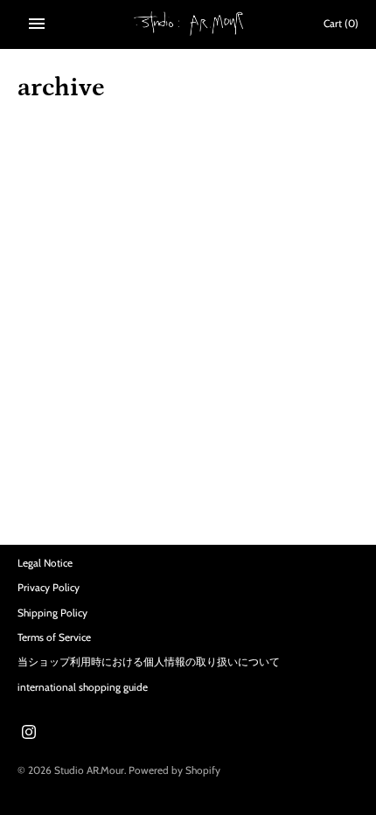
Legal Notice (45, 563)
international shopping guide (82, 687)
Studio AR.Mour (89, 770)
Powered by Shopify (174, 770)
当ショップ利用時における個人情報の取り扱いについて (148, 662)
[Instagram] (29, 733)
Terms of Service (54, 637)
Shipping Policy (52, 613)
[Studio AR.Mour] (188, 23)
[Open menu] (36, 23)
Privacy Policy (48, 588)
